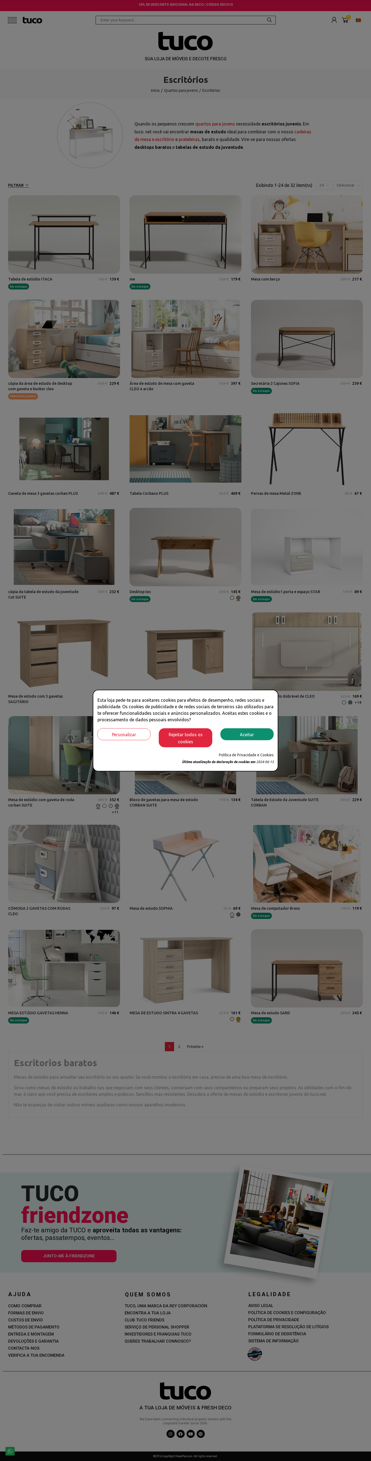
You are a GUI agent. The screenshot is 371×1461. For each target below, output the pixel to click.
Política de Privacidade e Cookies (246, 754)
